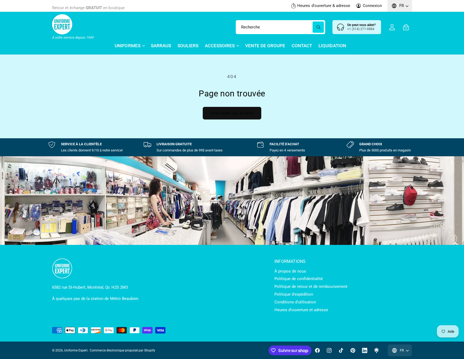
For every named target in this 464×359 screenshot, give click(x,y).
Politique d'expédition (293, 294)
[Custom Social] (376, 350)
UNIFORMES (127, 45)
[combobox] (280, 27)
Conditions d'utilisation (295, 302)
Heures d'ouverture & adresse (323, 5)
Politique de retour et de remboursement (310, 286)
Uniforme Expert (76, 350)
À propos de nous (290, 271)
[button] (406, 27)
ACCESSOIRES (220, 45)
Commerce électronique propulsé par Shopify (122, 350)
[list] (232, 147)
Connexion (372, 5)
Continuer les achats (232, 113)
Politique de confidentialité (298, 278)
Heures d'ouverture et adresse (301, 309)
